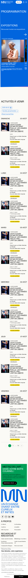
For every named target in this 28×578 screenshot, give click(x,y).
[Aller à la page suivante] (21, 445)
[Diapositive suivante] (25, 34)
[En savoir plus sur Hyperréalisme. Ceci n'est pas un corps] (12, 51)
